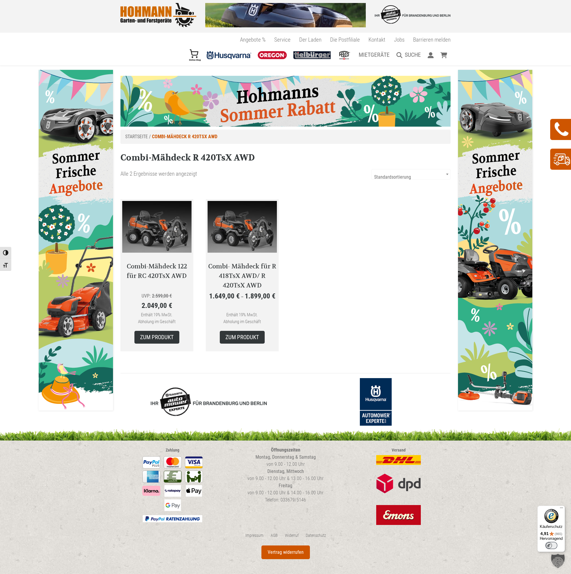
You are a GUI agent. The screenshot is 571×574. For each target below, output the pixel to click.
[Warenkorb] (444, 54)
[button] (558, 561)
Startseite (136, 136)
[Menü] (561, 509)
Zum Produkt (157, 337)
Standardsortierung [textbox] (392, 177)
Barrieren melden (432, 39)
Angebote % (253, 39)
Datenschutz (316, 535)
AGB (274, 535)
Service (282, 39)
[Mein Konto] (430, 54)
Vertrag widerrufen (286, 552)
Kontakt (376, 39)
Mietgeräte (374, 54)
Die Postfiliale (345, 39)
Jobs (399, 39)
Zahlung (172, 450)
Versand (399, 450)
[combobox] (411, 174)
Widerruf (292, 535)
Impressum (254, 535)
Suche (413, 54)
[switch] (551, 545)
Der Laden (310, 39)
